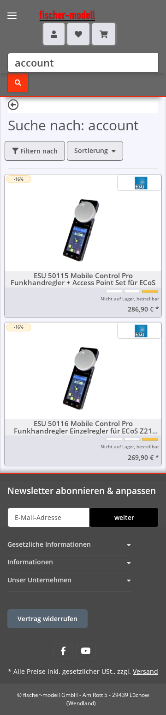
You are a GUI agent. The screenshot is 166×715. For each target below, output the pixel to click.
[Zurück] (13, 104)
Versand (145, 671)
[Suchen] (18, 82)
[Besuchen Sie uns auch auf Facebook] (62, 651)
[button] (54, 34)
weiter (124, 517)
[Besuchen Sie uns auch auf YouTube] (85, 651)
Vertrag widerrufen (47, 618)
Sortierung (91, 150)
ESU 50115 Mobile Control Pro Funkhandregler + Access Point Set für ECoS (83, 279)
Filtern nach (38, 151)
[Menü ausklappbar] (12, 10)
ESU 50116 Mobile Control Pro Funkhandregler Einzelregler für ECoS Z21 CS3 (83, 427)
